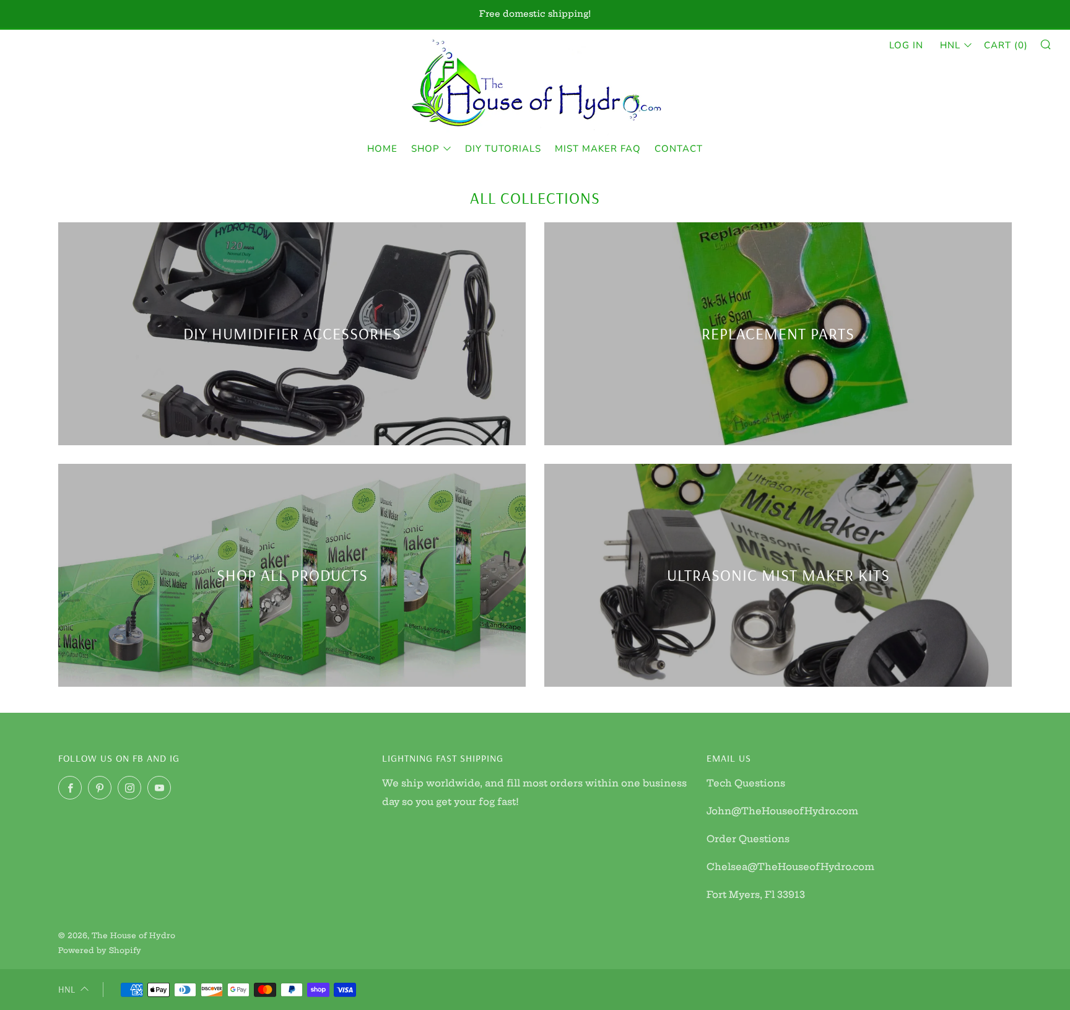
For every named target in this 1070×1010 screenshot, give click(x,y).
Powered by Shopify (99, 950)
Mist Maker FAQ (598, 148)
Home (382, 148)
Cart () (1006, 45)
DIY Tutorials (503, 148)
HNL (950, 45)
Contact (679, 148)
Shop (425, 148)
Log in (906, 45)
